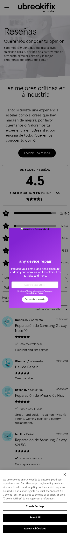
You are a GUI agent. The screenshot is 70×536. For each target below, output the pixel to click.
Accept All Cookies (35, 528)
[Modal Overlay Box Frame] (35, 268)
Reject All (35, 517)
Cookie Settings (35, 506)
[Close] (64, 474)
